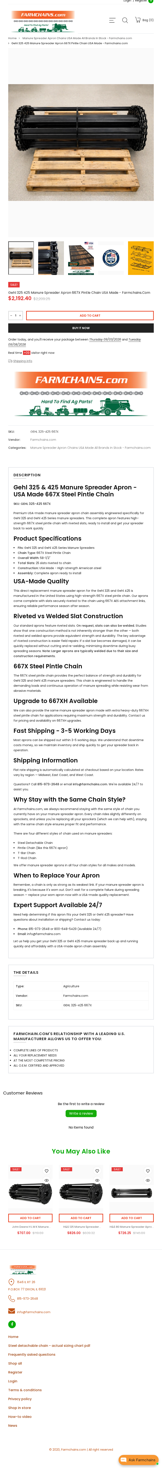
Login (12, 1381)
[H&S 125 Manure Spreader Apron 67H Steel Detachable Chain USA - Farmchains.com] (81, 1193)
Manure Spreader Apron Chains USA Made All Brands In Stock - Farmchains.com (90, 448)
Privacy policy (20, 1399)
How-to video (20, 1416)
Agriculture (71, 986)
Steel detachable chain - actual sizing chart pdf (49, 1345)
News (12, 1425)
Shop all (15, 1363)
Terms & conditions (25, 1390)
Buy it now (81, 328)
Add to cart (30, 1218)
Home (13, 1336)
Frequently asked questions (31, 1354)
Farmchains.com (43, 440)
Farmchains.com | (74, 1449)
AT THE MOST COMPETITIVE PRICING (39, 1060)
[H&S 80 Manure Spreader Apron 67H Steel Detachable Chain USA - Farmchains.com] (131, 1193)
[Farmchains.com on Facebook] (12, 1324)
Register (15, 1372)
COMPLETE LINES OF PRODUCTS (36, 1050)
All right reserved (101, 1449)
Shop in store (19, 1407)
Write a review (81, 1113)
